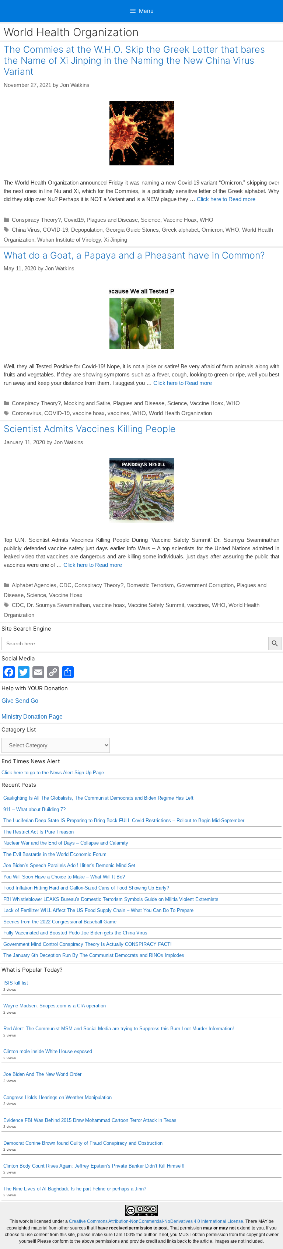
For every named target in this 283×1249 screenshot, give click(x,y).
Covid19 (74, 220)
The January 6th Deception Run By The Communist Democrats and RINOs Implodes (93, 955)
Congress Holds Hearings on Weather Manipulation (57, 1097)
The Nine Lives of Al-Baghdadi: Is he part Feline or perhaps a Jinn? (74, 1189)
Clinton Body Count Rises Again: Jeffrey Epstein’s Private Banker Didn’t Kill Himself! (94, 1166)
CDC (65, 585)
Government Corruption (205, 585)
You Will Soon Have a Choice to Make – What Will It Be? (64, 877)
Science (150, 220)
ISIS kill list (15, 983)
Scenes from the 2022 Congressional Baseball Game (59, 922)
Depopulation (86, 230)
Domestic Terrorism (150, 585)
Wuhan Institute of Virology (69, 239)
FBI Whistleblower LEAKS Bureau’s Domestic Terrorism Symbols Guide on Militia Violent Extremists (111, 899)
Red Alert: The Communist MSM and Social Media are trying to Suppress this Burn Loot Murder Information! (118, 1028)
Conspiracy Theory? (36, 220)
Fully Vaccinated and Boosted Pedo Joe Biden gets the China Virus (75, 933)
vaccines (118, 413)
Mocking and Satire (87, 403)
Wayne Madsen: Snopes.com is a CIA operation (54, 1005)
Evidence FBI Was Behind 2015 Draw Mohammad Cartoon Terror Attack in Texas (90, 1120)
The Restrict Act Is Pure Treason (38, 832)
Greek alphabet (180, 230)
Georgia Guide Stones (132, 230)
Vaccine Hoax (180, 220)
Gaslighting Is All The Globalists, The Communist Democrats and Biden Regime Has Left (98, 798)
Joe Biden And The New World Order (42, 1074)
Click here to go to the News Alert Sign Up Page (52, 772)
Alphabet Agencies (34, 585)
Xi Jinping (115, 239)
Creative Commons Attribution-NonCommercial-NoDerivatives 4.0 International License (156, 1221)
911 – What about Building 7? (34, 809)
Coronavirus (26, 413)
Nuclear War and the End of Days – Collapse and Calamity (65, 843)
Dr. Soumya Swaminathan (58, 605)
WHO (206, 220)
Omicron (212, 230)
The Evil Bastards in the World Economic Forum (54, 854)
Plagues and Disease (112, 220)
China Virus (26, 230)
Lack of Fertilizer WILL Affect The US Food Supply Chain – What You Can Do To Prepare (98, 910)
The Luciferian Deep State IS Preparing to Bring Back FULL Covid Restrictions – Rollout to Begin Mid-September (123, 820)
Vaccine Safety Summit (156, 605)
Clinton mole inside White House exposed (47, 1051)
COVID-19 (55, 230)
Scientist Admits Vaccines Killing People (90, 428)
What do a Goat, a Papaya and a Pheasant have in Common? (134, 255)
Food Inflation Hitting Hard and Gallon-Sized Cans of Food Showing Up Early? (86, 888)
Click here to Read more (226, 199)
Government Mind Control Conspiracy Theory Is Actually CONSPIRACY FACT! (87, 944)
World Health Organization (180, 413)
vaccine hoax (89, 413)
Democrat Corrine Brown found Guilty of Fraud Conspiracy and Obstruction (83, 1143)
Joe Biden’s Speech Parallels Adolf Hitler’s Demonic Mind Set (69, 865)
